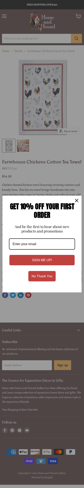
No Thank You (42, 276)
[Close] (77, 200)
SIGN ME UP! (42, 260)
